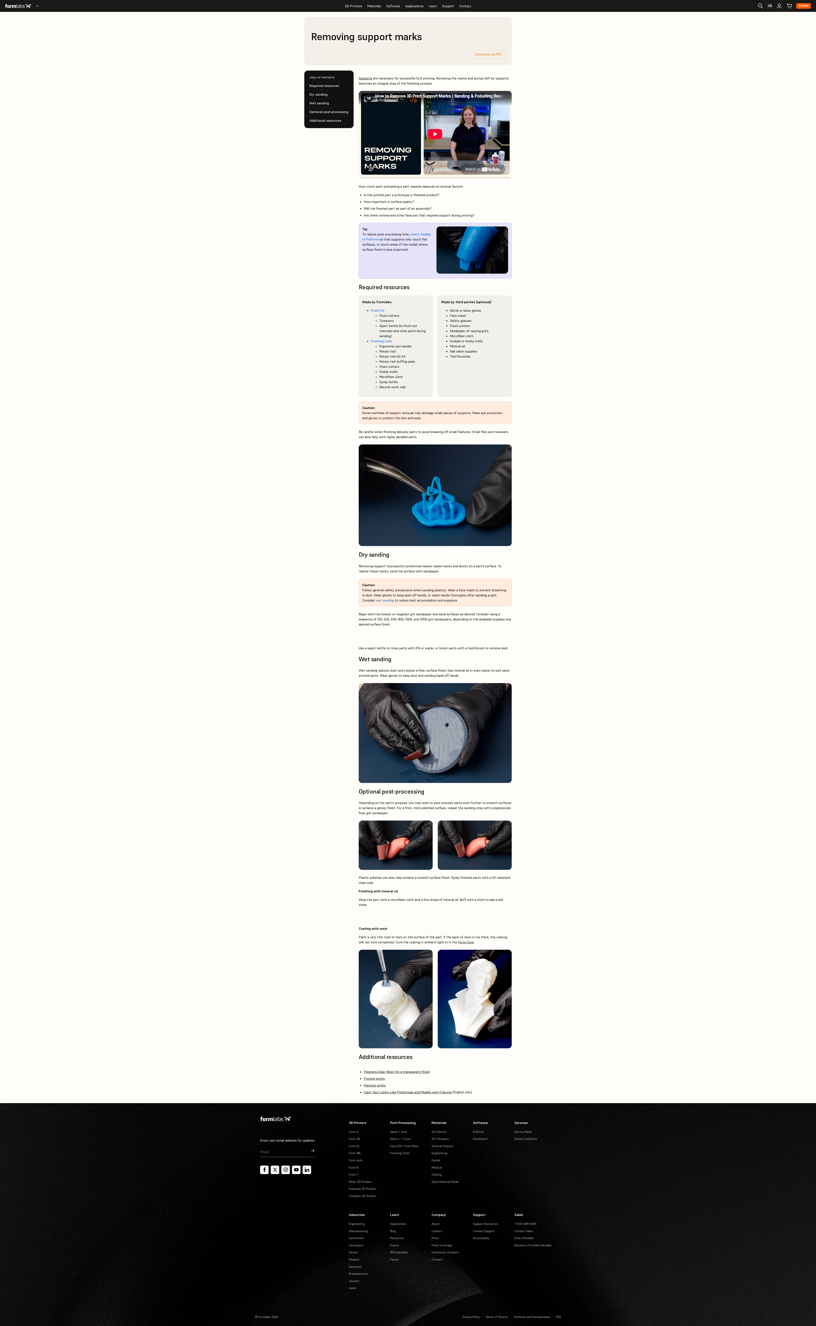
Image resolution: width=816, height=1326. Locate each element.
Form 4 (353, 1132)
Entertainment (358, 1274)
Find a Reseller (524, 1238)
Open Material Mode (445, 1182)
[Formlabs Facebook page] (264, 1170)
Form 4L (354, 1146)
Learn (433, 6)
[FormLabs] (18, 6)
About (435, 1224)
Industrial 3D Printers (362, 1189)
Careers (437, 1231)
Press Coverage (442, 1245)
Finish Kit (378, 310)
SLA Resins (439, 1132)
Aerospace (356, 1245)
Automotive (356, 1238)
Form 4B (354, 1139)
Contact (465, 6)
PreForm (478, 1132)
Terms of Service (497, 1317)
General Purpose (442, 1146)
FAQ (558, 1317)
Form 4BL (355, 1153)
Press (435, 1238)
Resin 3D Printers (360, 1182)
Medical (437, 1167)
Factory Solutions (525, 1139)
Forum (394, 1259)
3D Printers (353, 6)
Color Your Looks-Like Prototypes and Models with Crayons (408, 1092)
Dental (436, 1160)
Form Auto (356, 1160)
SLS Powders (440, 1139)
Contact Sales (523, 1231)
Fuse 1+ (353, 1174)
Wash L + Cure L (401, 1139)
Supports (365, 78)
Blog (393, 1231)
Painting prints (375, 1085)
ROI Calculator (399, 1252)
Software (393, 6)
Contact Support (484, 1231)
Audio (352, 1288)
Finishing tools (381, 341)
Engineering (439, 1153)
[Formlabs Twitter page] (275, 1170)
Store (803, 5)
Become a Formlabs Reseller (533, 1245)
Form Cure (466, 942)
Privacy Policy (471, 1317)
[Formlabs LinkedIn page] (307, 1170)
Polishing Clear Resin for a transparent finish (397, 1072)
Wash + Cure (398, 1132)
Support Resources (485, 1224)
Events (394, 1245)
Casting (437, 1174)
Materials (374, 6)
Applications (414, 6)
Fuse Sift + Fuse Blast (404, 1146)
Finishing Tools (399, 1153)
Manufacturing (358, 1231)
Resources (397, 1238)
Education (355, 1267)
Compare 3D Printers (362, 1196)
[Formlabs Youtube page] (296, 1170)
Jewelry (354, 1281)
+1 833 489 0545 (525, 1224)
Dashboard (480, 1139)
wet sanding (385, 600)
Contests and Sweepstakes (532, 1317)
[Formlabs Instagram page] (285, 1170)
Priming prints (374, 1078)
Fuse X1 (353, 1167)
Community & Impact (445, 1252)
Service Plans (523, 1132)
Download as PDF (488, 54)
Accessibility (481, 1238)
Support (448, 6)
